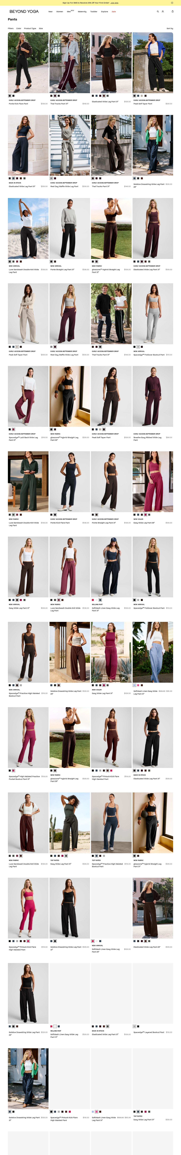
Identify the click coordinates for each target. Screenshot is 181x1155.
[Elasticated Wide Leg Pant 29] (153, 908)
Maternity (82, 11)
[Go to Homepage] (24, 11)
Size (41, 28)
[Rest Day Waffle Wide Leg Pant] (69, 145)
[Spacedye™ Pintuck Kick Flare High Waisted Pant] (111, 737)
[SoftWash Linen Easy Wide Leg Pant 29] (111, 908)
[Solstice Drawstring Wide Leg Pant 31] (69, 908)
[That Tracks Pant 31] (69, 62)
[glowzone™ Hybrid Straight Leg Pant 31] (111, 228)
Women (59, 11)
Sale (114, 11)
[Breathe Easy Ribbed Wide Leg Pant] (153, 396)
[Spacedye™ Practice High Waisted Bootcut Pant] (28, 652)
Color (18, 28)
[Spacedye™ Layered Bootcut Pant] (153, 993)
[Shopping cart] (173, 11)
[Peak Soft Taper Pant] (153, 62)
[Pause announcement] (172, 3)
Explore (104, 11)
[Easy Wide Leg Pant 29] (153, 481)
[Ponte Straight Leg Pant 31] (69, 228)
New (50, 11)
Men (70, 11)
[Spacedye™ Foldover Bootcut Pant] (153, 313)
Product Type (30, 28)
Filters (10, 28)
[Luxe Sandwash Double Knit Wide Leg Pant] (28, 228)
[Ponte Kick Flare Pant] (28, 62)
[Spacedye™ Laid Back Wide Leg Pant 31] (28, 396)
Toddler (93, 11)
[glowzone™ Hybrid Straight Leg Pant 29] (69, 396)
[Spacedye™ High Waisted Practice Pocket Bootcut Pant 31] (28, 737)
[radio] (9, 95)
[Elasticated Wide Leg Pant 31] (111, 62)
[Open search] (158, 11)
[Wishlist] (168, 11)
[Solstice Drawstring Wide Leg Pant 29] (153, 145)
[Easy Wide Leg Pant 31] (28, 567)
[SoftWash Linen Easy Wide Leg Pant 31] (111, 567)
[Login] (163, 11)
